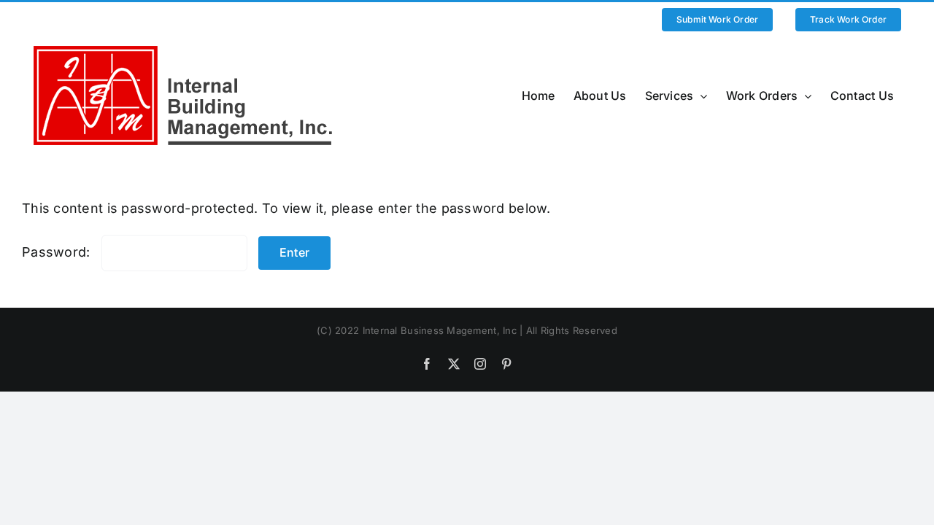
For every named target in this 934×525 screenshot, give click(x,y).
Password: (58, 252)
